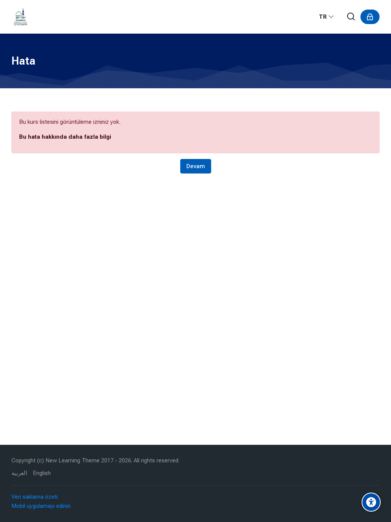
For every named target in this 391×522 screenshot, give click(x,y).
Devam (195, 166)
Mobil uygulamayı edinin (41, 506)
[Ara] (351, 17)
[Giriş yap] (370, 17)
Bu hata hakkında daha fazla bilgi (65, 136)
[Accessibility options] (371, 502)
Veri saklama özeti (34, 496)
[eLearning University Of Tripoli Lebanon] (20, 17)
